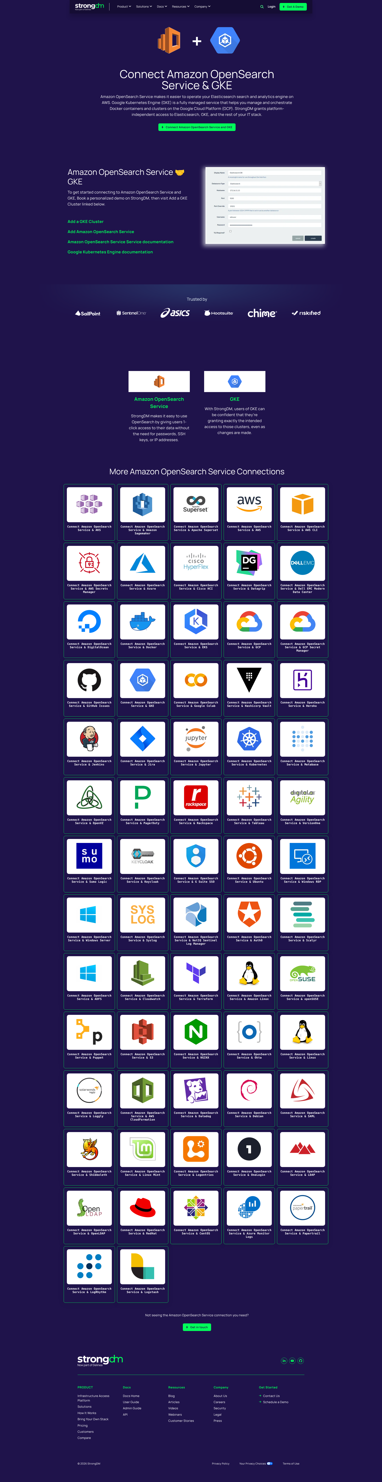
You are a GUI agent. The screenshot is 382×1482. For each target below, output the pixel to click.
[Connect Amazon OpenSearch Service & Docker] (142, 630)
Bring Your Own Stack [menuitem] (93, 1419)
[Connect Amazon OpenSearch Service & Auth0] (249, 923)
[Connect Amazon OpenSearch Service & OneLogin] (249, 1157)
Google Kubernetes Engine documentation (110, 252)
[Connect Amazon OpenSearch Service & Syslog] (142, 923)
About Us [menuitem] (220, 1396)
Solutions (142, 7)
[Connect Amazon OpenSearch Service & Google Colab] (196, 688)
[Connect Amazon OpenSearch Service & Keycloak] (142, 864)
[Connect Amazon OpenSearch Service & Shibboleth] (89, 1157)
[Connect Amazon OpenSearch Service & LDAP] (302, 1157)
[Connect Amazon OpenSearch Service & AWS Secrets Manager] (89, 571)
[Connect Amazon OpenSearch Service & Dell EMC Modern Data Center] (302, 571)
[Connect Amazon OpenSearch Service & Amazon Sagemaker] (142, 512)
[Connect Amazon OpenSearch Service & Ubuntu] (249, 864)
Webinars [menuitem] (175, 1414)
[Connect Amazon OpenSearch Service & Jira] (142, 747)
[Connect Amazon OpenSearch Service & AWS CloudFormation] (142, 1098)
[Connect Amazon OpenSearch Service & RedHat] (142, 1216)
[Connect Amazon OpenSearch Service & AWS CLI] (302, 512)
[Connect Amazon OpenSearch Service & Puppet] (89, 1040)
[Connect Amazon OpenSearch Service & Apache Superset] (196, 512)
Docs (160, 7)
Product (122, 7)
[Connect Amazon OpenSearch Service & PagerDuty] (142, 805)
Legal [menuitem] (218, 1414)
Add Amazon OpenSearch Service (101, 231)
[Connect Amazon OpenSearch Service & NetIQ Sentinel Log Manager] (196, 923)
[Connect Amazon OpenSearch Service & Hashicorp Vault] (249, 688)
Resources (179, 7)
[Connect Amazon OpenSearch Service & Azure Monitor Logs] (249, 1216)
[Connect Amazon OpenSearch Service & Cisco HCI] (196, 571)
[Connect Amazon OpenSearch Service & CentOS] (196, 1216)
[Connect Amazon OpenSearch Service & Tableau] (249, 805)
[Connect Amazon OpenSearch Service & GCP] (249, 630)
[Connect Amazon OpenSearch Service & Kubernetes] (249, 747)
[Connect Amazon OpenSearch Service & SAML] (302, 1098)
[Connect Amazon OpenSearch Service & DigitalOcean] (89, 630)
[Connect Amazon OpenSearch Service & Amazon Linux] (249, 981)
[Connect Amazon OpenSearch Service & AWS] (249, 512)
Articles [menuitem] (173, 1402)
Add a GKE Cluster (86, 221)
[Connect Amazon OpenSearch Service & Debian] (249, 1098)
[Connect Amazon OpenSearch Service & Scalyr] (302, 923)
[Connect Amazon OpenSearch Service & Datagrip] (249, 571)
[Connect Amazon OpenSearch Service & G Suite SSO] (196, 864)
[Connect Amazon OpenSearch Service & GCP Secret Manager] (302, 630)
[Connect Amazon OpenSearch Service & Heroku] (302, 688)
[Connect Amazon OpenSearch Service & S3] (142, 1040)
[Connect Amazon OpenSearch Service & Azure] (142, 571)
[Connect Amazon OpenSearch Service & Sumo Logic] (89, 864)
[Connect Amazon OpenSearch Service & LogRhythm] (89, 1274)
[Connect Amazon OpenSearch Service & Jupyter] (196, 747)
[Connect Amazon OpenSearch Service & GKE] (142, 688)
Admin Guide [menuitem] (132, 1408)
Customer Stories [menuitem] (181, 1421)
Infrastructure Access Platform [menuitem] (93, 1398)
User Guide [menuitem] (131, 1402)
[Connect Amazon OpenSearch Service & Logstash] (142, 1274)
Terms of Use (291, 1463)
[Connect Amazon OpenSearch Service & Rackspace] (196, 805)
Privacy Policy (220, 1463)
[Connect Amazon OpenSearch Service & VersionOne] (302, 805)
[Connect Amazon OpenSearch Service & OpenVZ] (89, 805)
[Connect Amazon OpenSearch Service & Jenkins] (89, 747)
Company (201, 7)
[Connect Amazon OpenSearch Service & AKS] (89, 512)
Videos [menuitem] (173, 1408)
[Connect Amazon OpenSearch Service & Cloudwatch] (142, 981)
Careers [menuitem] (219, 1402)
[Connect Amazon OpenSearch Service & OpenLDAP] (89, 1216)
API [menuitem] (125, 1414)
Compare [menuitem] (84, 1438)
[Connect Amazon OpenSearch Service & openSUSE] (302, 981)
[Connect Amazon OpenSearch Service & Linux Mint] (142, 1157)
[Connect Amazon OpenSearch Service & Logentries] (196, 1157)
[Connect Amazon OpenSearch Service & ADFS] (89, 981)
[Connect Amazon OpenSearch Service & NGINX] (196, 1040)
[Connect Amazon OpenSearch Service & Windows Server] (89, 923)
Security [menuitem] (220, 1408)
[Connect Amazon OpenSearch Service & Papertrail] (302, 1216)
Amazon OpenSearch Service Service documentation (120, 241)
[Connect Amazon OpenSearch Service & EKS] (196, 630)
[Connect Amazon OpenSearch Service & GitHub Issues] (89, 688)
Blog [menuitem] (171, 1396)
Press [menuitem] (218, 1421)
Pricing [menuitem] (83, 1425)
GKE (235, 399)
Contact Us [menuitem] (271, 1396)
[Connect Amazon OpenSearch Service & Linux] (302, 1040)
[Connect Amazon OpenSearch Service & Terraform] (196, 981)
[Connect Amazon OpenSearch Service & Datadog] (196, 1098)
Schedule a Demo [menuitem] (275, 1402)
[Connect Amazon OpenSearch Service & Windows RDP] (302, 864)
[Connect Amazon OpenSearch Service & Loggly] (89, 1098)
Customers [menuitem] (86, 1432)
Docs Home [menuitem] (131, 1396)
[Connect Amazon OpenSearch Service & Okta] (249, 1040)
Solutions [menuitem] (85, 1407)
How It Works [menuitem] (87, 1413)
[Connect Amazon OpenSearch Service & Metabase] (302, 747)
